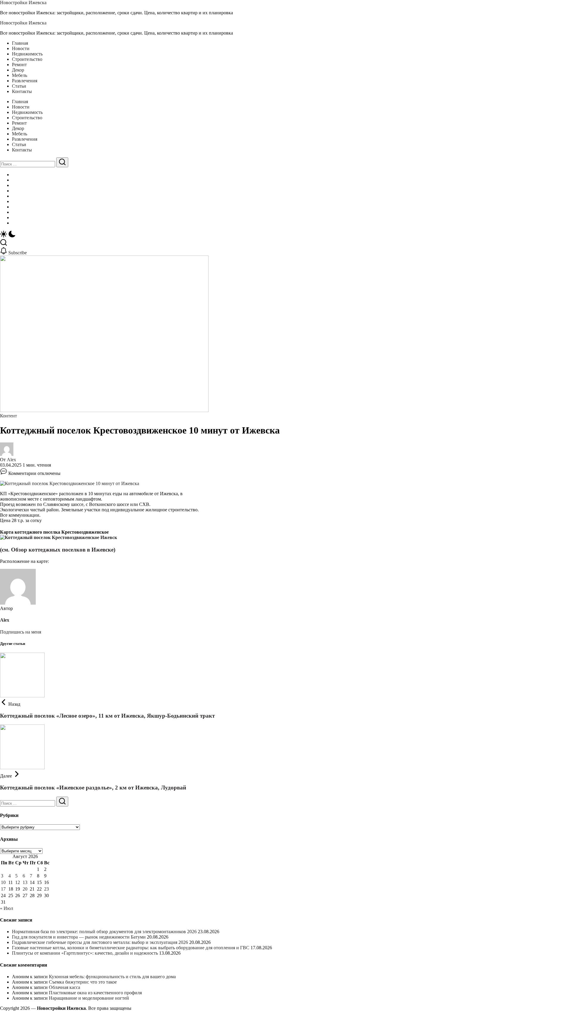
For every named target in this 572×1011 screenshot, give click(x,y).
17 (3, 888)
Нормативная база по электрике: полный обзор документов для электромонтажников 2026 (104, 931)
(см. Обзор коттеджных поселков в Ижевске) (57, 549)
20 (25, 888)
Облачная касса (64, 987)
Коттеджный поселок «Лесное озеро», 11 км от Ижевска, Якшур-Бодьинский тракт (107, 716)
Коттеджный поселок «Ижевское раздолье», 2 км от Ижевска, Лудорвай (93, 787)
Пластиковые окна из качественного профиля (95, 992)
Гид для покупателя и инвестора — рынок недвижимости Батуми (79, 936)
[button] (286, 234)
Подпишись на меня (20, 631)
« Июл (6, 908)
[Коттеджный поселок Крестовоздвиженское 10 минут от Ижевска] (69, 483)
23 (46, 888)
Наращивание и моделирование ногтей (89, 998)
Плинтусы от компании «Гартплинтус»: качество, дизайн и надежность (85, 953)
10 (3, 882)
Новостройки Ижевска (23, 2)
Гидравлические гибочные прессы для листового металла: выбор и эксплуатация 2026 (100, 942)
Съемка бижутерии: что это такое (83, 981)
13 (25, 882)
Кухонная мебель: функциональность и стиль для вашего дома (112, 976)
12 (17, 882)
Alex (11, 459)
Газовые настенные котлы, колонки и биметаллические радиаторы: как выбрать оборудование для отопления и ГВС (130, 947)
